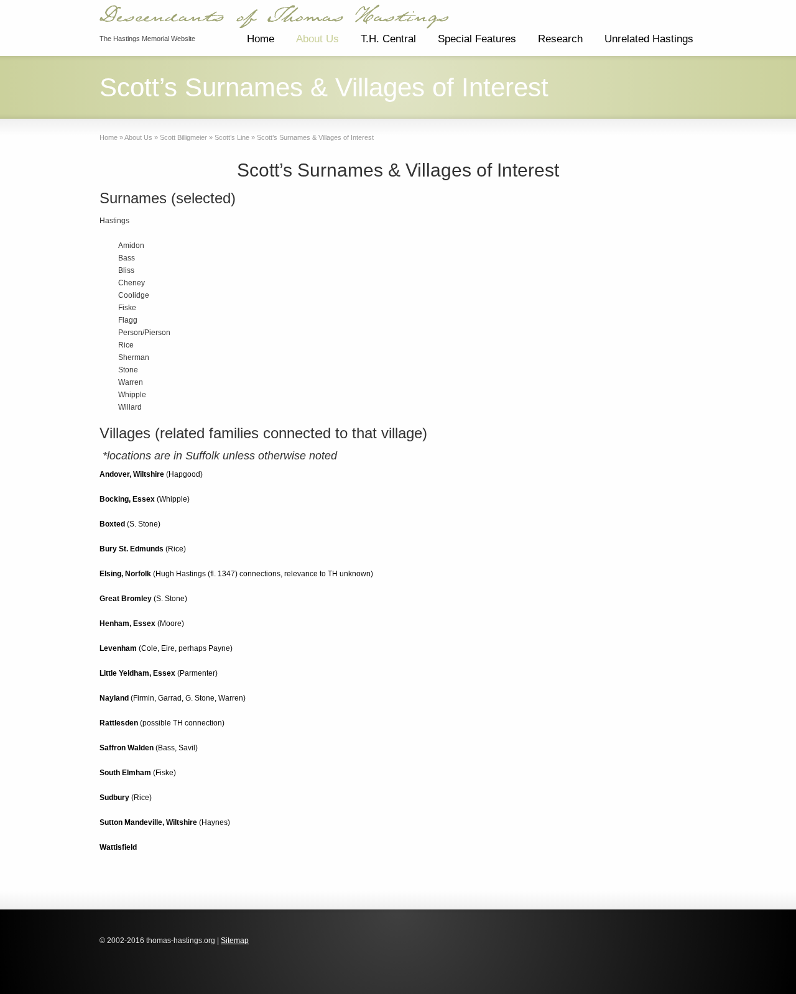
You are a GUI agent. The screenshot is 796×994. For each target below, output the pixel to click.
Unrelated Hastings (648, 39)
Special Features (477, 39)
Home (260, 39)
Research (560, 39)
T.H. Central (388, 39)
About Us (317, 39)
